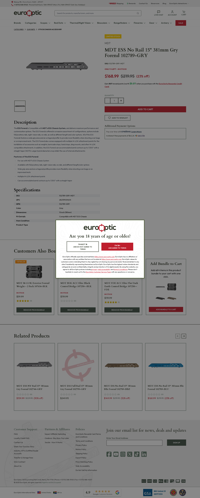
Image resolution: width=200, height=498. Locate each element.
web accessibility (104, 269)
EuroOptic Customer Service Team (98, 272)
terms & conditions (120, 269)
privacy (94, 269)
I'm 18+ (117, 246)
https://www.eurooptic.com (105, 257)
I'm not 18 (82, 246)
